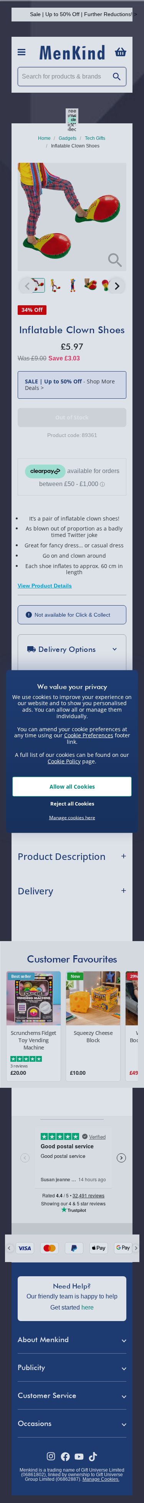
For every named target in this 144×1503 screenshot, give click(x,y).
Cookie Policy (64, 761)
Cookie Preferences (88, 735)
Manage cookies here (72, 817)
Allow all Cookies (72, 786)
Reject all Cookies (72, 803)
